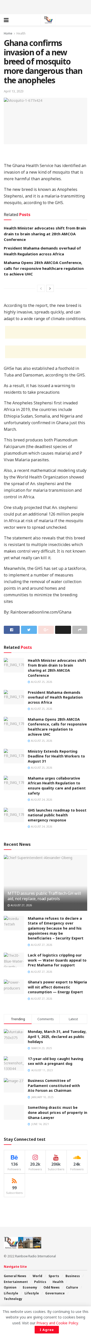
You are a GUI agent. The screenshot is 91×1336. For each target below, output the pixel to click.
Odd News (51, 1287)
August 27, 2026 (21, 905)
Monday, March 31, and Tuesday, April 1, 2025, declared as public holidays (57, 1036)
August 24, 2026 (41, 799)
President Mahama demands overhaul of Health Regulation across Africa (55, 697)
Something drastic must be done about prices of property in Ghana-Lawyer (57, 1112)
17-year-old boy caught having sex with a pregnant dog (55, 1061)
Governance (55, 1293)
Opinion (10, 1287)
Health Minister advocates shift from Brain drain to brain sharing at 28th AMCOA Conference (45, 233)
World (37, 1276)
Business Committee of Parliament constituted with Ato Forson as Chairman (54, 1085)
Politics (40, 1282)
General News (15, 1276)
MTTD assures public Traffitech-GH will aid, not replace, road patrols (44, 895)
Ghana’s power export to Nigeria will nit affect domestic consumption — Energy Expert (57, 987)
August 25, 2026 (41, 682)
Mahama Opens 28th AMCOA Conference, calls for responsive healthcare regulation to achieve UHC (44, 268)
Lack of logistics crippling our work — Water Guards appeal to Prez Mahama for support (57, 960)
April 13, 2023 (14, 91)
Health (21, 33)
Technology (13, 1299)
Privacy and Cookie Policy (57, 1323)
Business (72, 1276)
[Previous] (41, 288)
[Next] (50, 288)
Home (8, 33)
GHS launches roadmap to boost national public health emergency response (57, 815)
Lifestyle (11, 1293)
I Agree (47, 1329)
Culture (72, 1287)
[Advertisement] (45, 6)
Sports (54, 1276)
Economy (30, 1287)
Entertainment (16, 1282)
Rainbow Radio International (35, 1256)
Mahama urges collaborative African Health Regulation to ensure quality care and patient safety (57, 786)
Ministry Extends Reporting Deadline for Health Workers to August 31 (56, 756)
